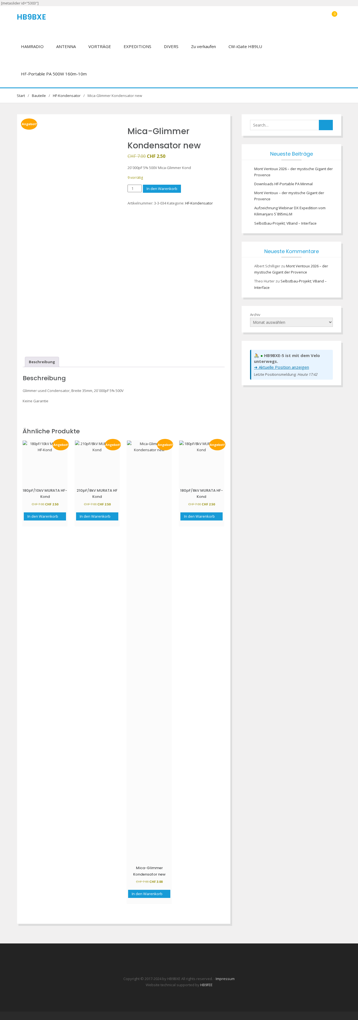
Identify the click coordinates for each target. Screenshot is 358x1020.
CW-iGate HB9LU (245, 46)
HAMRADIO (32, 46)
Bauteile (39, 95)
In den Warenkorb (162, 188)
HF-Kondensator (67, 95)
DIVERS (171, 46)
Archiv (255, 314)
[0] (333, 19)
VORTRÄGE (99, 46)
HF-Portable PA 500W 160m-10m (54, 74)
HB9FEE (206, 984)
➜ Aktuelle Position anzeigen (281, 367)
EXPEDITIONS (137, 46)
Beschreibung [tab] (42, 361)
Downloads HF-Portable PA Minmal (283, 183)
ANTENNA (66, 46)
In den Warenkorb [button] (42, 516)
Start (21, 95)
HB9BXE (31, 17)
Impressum (225, 978)
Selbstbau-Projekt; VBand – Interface (285, 223)
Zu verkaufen (203, 46)
